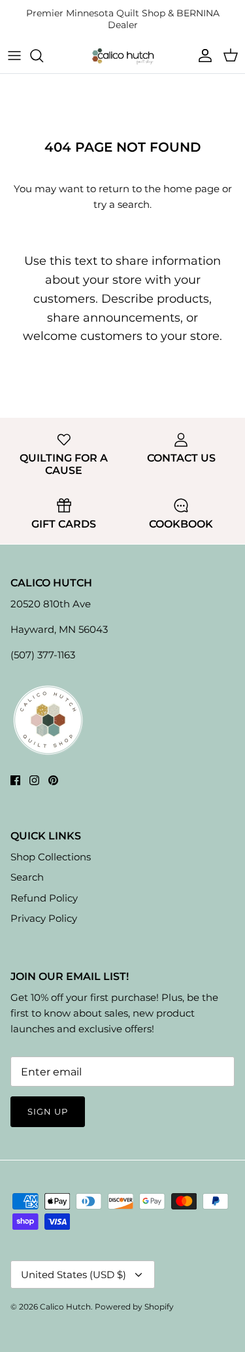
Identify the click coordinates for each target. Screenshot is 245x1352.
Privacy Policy (43, 918)
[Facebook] (15, 780)
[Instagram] (34, 780)
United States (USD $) (73, 1274)
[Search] (43, 55)
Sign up (47, 1111)
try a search (121, 204)
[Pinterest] (53, 780)
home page (191, 188)
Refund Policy (44, 898)
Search (27, 877)
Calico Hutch (65, 1306)
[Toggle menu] (14, 55)
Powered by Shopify (134, 1306)
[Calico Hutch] (122, 56)
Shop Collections (50, 857)
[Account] (202, 55)
